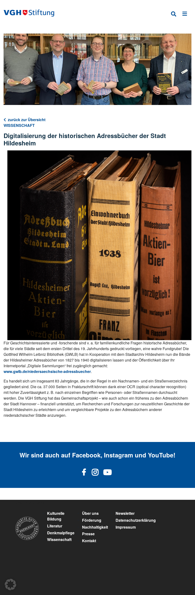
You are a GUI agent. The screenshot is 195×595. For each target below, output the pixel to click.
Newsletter (125, 513)
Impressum (126, 527)
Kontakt (89, 540)
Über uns (90, 513)
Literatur (54, 526)
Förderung (91, 520)
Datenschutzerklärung (136, 520)
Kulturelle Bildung (55, 516)
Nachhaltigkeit (95, 527)
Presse (88, 533)
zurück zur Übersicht (26, 119)
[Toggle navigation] (184, 15)
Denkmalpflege (60, 533)
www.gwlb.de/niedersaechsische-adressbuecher (47, 371)
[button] (10, 584)
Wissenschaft (59, 539)
